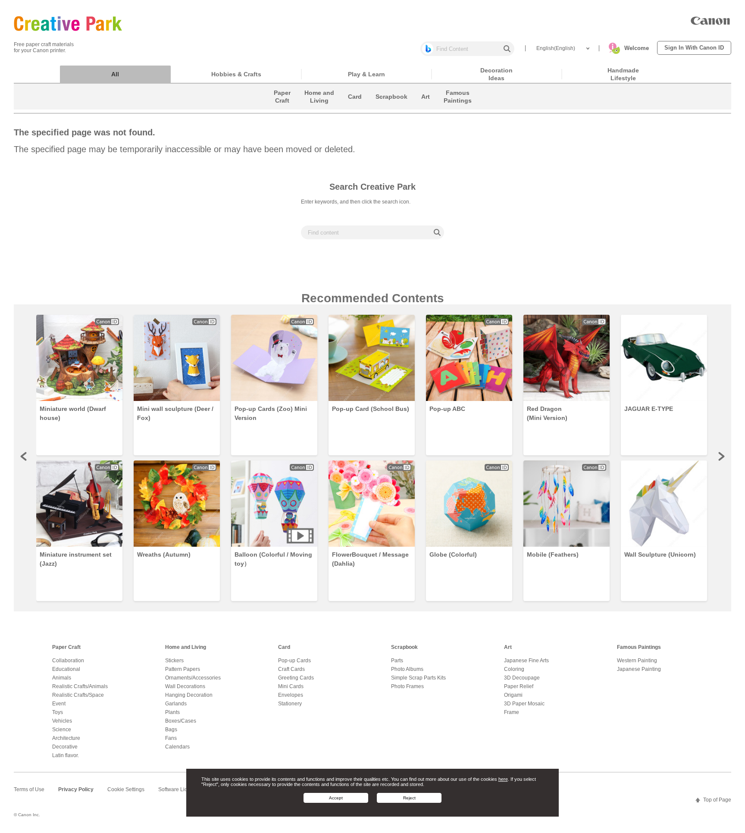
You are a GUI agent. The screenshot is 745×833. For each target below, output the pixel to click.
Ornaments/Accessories (193, 678)
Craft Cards (291, 669)
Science (61, 730)
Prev (24, 456)
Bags (171, 730)
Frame (511, 712)
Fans (171, 738)
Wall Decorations (185, 686)
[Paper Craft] (282, 107)
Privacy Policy (76, 789)
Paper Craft (66, 647)
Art (508, 647)
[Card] (355, 107)
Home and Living (185, 647)
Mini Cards (291, 686)
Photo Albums (407, 669)
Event (59, 704)
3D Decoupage (522, 678)
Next (721, 456)
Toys (57, 712)
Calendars (177, 747)
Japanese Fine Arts (526, 661)
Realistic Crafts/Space (78, 695)
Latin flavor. (65, 755)
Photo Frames (407, 686)
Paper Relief (518, 686)
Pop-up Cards (294, 661)
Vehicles (62, 721)
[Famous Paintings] (458, 107)
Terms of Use (29, 789)
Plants (172, 712)
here (503, 778)
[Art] (425, 107)
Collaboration (68, 661)
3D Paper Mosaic (524, 704)
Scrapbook (404, 647)
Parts (397, 661)
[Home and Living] (319, 107)
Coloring (514, 669)
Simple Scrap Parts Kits (418, 678)
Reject (409, 797)
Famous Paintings (639, 647)
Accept (336, 797)
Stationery (290, 704)
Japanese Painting (639, 669)
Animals (61, 678)
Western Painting (637, 661)
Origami (513, 695)
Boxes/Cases (180, 721)
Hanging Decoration (189, 695)
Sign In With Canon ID (694, 47)
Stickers (174, 661)
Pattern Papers (182, 669)
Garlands (176, 704)
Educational (66, 669)
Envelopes (290, 695)
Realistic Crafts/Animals (80, 686)
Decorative (65, 747)
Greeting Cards (296, 678)
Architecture (66, 738)
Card (284, 647)
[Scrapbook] (391, 107)
